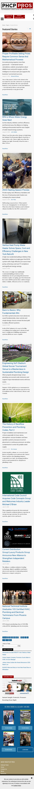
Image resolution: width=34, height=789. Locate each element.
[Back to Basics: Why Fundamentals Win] (17, 300)
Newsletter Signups (8, 16)
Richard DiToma (15, 76)
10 (23, 637)
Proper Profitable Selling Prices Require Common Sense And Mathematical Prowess (16, 56)
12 (27, 637)
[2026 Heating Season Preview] (17, 170)
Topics (7, 25)
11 (25, 637)
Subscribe (8, 728)
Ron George (14, 449)
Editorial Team (5, 765)
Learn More (25, 749)
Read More (5, 94)
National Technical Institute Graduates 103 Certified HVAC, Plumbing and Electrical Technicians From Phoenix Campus (16, 612)
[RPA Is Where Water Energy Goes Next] (17, 107)
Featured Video (8, 677)
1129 (7, 640)
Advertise (3, 773)
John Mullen (14, 132)
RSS (30, 28)
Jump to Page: (6, 643)
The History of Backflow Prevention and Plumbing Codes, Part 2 (13, 427)
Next (10, 640)
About (2, 771)
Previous (5, 637)
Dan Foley (13, 199)
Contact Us (4, 769)
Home (3, 25)
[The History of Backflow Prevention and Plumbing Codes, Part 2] (17, 413)
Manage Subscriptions (19, 16)
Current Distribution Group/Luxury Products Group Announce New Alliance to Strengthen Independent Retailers (16, 555)
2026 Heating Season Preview (15, 190)
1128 (4, 640)
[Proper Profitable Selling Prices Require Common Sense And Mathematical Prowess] (17, 42)
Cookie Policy (17, 785)
